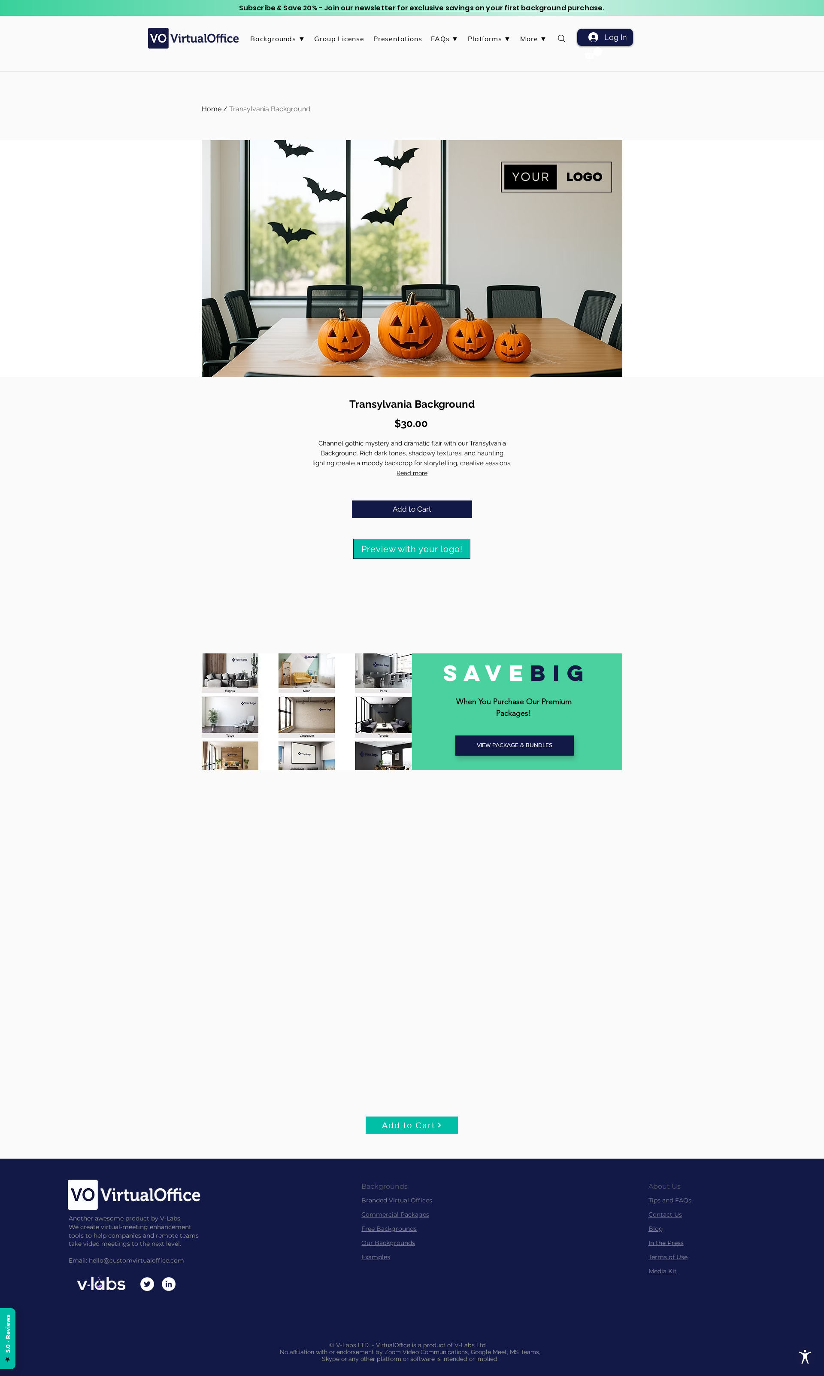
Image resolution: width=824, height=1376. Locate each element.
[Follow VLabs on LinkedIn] (169, 1284)
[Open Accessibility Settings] (805, 1357)
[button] (278, 38)
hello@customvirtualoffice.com (136, 1260)
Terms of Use (668, 1257)
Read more (412, 473)
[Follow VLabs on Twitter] (147, 1284)
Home (211, 109)
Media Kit (662, 1271)
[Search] (561, 38)
